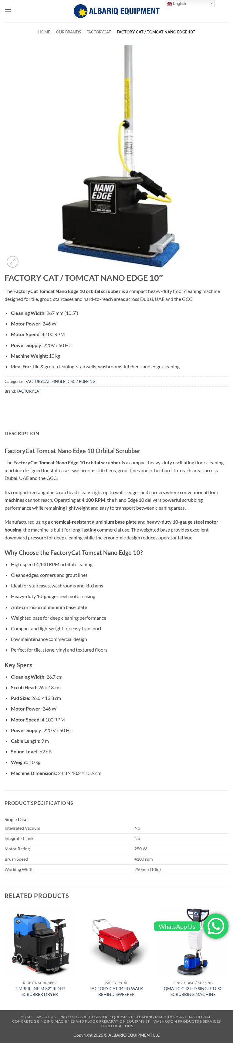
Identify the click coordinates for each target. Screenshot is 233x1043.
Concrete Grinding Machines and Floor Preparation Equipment (81, 1021)
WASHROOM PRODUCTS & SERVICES (187, 1021)
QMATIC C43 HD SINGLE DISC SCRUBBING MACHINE (193, 991)
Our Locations (117, 1026)
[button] (8, 11)
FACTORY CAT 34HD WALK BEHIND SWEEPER (116, 991)
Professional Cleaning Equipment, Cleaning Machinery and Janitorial (135, 1016)
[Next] (228, 958)
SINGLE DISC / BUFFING (74, 381)
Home (44, 31)
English (179, 3)
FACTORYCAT (98, 31)
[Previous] (4, 958)
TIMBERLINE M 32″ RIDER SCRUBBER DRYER (40, 991)
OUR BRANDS (68, 31)
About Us (46, 1016)
